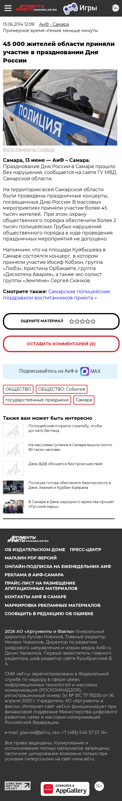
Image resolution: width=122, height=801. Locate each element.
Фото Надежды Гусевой (29, 149)
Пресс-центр (85, 549)
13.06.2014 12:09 (18, 24)
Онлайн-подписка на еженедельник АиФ (58, 566)
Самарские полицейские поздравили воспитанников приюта (56, 295)
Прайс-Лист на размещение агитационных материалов (41, 585)
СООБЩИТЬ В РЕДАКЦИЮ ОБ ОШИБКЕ (49, 613)
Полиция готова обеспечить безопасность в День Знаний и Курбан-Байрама (69, 485)
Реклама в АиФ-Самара (34, 574)
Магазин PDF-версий (31, 558)
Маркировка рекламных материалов (52, 605)
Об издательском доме (35, 549)
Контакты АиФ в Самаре (35, 596)
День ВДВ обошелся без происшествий (65, 464)
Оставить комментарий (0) (61, 344)
